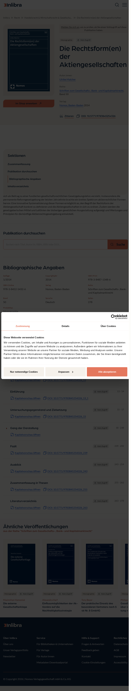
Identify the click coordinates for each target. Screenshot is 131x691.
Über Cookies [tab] (108, 326)
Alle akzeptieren (107, 371)
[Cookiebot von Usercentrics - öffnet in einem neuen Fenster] (113, 317)
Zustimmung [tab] (23, 326)
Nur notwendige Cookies (24, 371)
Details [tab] (65, 326)
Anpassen (63, 371)
